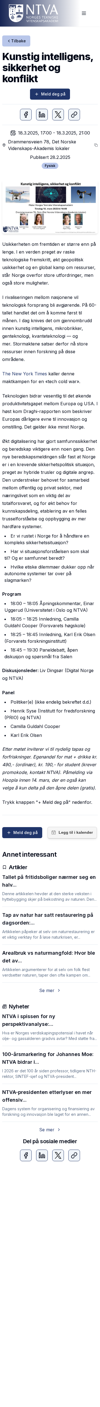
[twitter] (58, 114)
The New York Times (24, 373)
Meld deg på (53, 94)
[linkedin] (42, 114)
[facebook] (26, 114)
